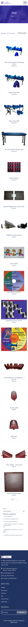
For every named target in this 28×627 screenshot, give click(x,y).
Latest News (4, 601)
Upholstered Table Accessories (12, 535)
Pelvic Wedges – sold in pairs (14, 465)
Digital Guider (13, 622)
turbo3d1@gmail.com (8, 573)
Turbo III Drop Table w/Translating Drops (14, 63)
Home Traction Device (10, 521)
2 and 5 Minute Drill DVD (14, 292)
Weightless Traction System (14, 235)
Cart (2, 596)
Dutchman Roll (14, 408)
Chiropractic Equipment (10, 519)
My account (4, 590)
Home (12, 16)
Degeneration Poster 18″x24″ (14, 320)
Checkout (3, 593)
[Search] (24, 511)
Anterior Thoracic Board (14, 493)
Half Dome (14, 436)
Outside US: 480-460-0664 (10, 578)
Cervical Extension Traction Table (14, 149)
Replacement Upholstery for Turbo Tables (12, 530)
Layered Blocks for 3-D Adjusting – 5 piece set (14, 378)
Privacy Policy (4, 599)
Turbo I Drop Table (14, 121)
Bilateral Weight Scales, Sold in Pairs (14, 206)
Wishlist (3, 587)
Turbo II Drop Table (14, 92)
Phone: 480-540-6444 (8, 575)
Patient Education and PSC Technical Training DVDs (13, 524)
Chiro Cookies (14, 263)
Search (5, 508)
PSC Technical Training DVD (14, 349)
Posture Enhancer (14, 178)
